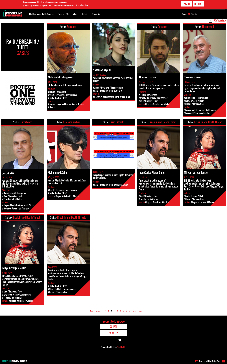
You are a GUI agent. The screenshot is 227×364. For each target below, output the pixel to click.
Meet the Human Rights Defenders (41, 14)
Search (95, 14)
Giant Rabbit (121, 347)
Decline (198, 4)
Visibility (85, 14)
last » (140, 311)
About (75, 14)
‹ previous (99, 311)
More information (82, 5)
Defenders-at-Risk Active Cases (208, 361)
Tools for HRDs (64, 14)
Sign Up (194, 14)
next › (134, 311)
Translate (221, 20)
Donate (184, 14)
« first (91, 311)
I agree (186, 4)
